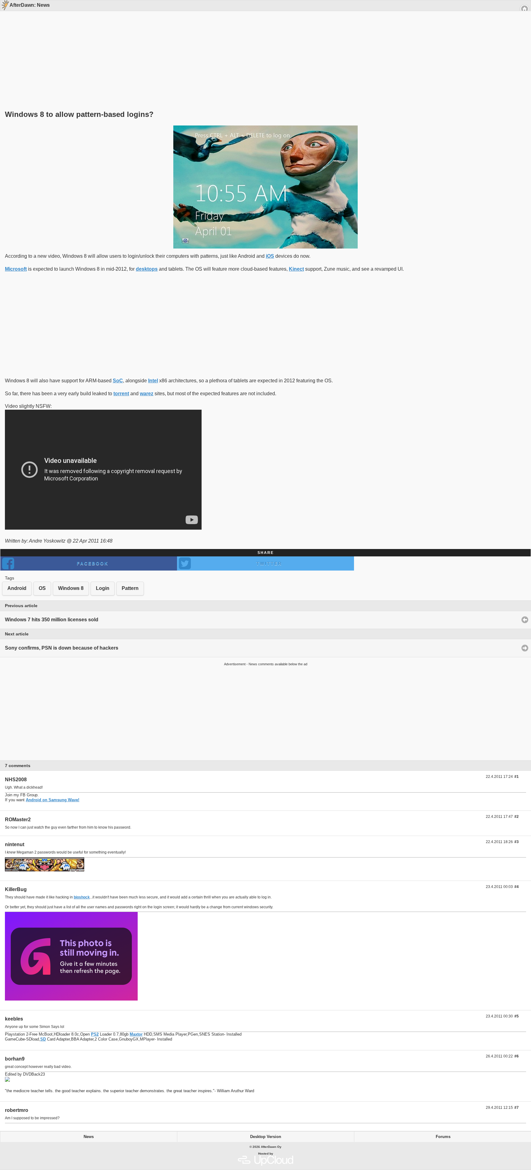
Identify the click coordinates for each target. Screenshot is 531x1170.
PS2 (95, 1034)
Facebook (92, 563)
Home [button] (524, 9)
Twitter (269, 563)
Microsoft (16, 269)
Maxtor (136, 1034)
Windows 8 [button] (71, 588)
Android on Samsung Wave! (52, 800)
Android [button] (16, 588)
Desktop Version (265, 1137)
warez (146, 393)
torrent (121, 393)
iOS (270, 256)
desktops (147, 269)
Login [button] (102, 588)
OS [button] (42, 588)
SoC (118, 380)
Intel (153, 380)
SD (43, 1039)
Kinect (296, 269)
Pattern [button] (130, 588)
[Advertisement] (263, 49)
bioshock (82, 897)
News (89, 1137)
